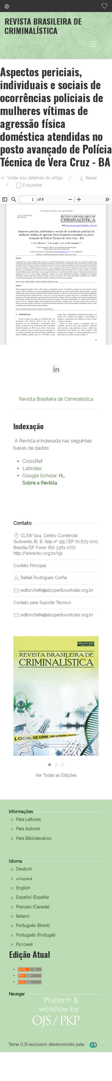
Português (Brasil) (32, 925)
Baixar (91, 177)
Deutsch (23, 869)
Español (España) (32, 897)
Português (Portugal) (35, 935)
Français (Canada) (32, 906)
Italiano (22, 916)
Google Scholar (39, 475)
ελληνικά (23, 878)
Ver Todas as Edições (56, 775)
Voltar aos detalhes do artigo (34, 177)
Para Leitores (28, 819)
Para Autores (27, 828)
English (22, 887)
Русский (24, 944)
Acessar (56, 721)
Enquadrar (32, 185)
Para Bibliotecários (33, 838)
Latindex (32, 468)
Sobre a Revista (39, 483)
